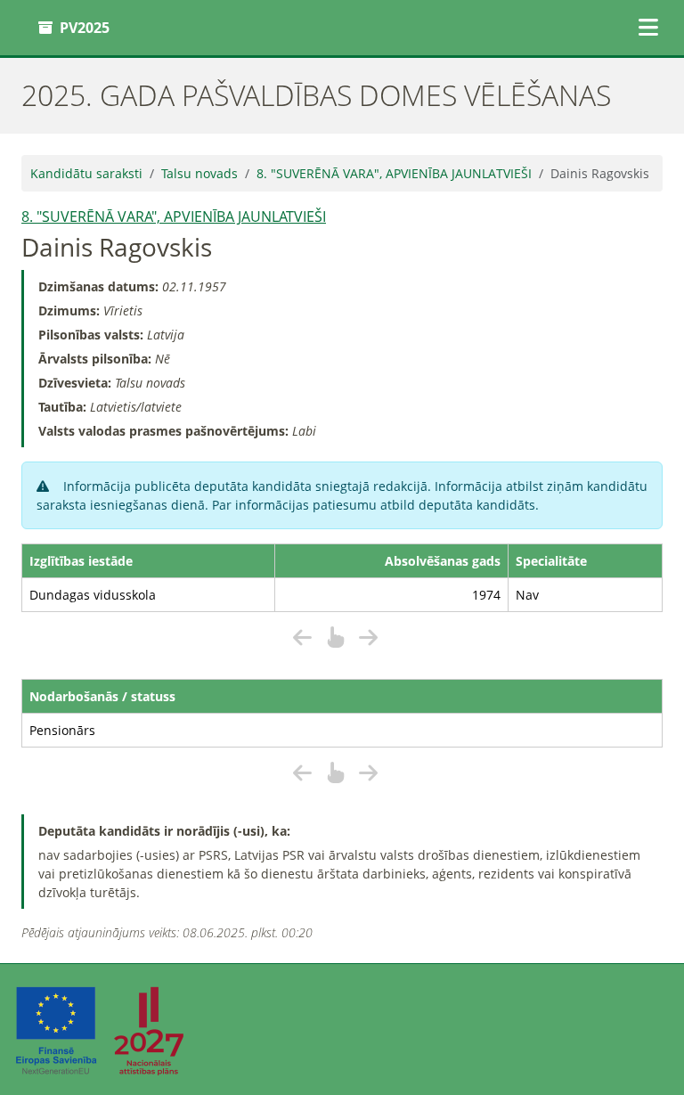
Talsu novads (199, 173)
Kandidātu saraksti (86, 173)
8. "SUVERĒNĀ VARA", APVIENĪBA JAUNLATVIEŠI (394, 173)
